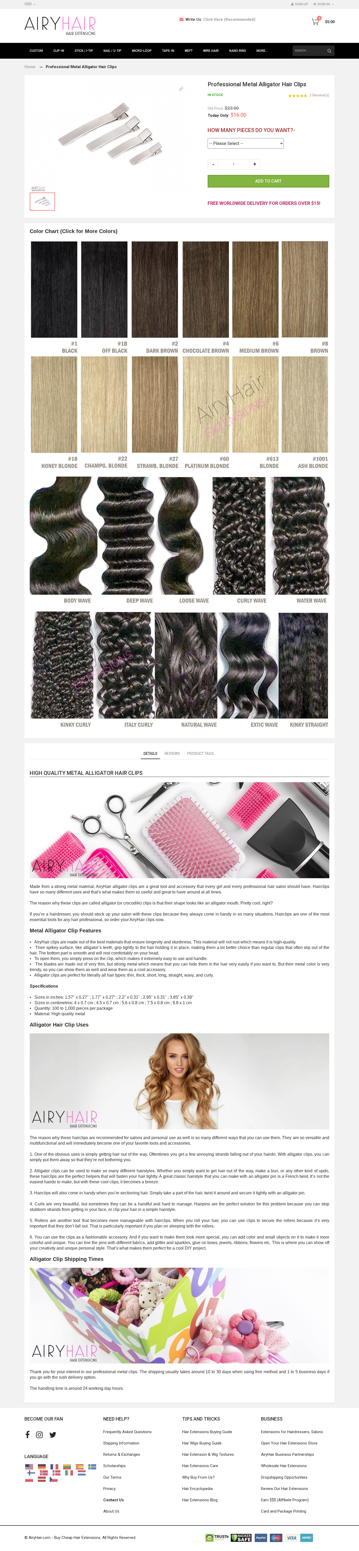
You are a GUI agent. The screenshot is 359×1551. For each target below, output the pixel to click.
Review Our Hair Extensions (284, 1488)
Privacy (109, 1488)
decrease (213, 164)
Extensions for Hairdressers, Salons (292, 1431)
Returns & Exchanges (121, 1454)
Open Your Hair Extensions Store (289, 1443)
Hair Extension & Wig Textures (208, 1454)
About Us (111, 1511)
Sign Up (301, 4)
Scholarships (114, 1465)
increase (255, 164)
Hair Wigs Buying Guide (202, 1443)
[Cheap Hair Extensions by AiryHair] (59, 26)
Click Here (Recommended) (229, 19)
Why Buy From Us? (198, 1477)
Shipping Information (121, 1443)
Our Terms (112, 1477)
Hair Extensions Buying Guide (207, 1431)
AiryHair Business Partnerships (287, 1454)
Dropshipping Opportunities (284, 1477)
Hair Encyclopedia (197, 1488)
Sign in (323, 4)
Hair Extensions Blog (200, 1500)
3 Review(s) (319, 95)
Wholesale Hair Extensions (284, 1465)
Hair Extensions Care (200, 1465)
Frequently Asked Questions (127, 1431)
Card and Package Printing (283, 1511)
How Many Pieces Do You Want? (250, 130)
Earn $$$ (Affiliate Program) (285, 1500)
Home (29, 66)
